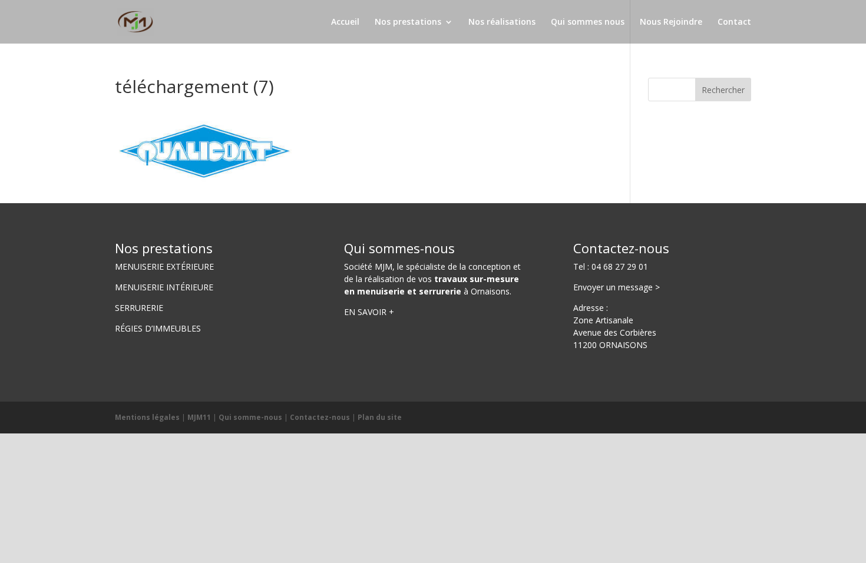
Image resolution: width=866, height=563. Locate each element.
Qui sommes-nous (399, 248)
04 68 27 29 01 (619, 266)
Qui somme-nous (250, 417)
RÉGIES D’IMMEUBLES (158, 328)
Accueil (345, 22)
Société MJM (368, 266)
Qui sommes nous (587, 22)
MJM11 (199, 417)
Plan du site (380, 417)
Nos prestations (408, 22)
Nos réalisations (502, 22)
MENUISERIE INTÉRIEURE (164, 287)
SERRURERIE (139, 307)
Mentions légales (147, 417)
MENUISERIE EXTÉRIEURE (164, 266)
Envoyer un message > (616, 287)
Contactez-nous (621, 248)
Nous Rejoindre (671, 22)
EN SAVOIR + (369, 311)
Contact (734, 22)
